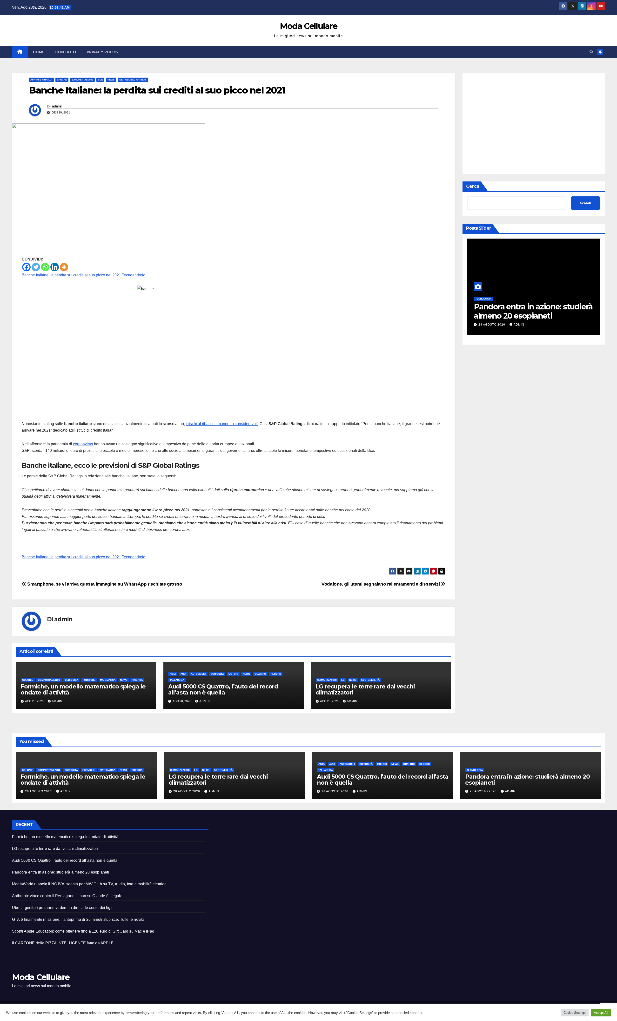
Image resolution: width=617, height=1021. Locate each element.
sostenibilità (370, 680)
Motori (233, 674)
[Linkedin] (54, 267)
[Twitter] (36, 267)
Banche (62, 79)
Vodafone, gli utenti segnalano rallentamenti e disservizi (381, 584)
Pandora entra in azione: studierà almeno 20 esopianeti (479, 311)
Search (585, 203)
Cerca (472, 186)
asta (173, 674)
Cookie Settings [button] (574, 1012)
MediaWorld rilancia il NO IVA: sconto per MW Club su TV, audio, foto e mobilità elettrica (89, 884)
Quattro (260, 674)
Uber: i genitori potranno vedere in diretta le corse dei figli (62, 908)
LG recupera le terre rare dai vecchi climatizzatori (365, 689)
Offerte (580, 298)
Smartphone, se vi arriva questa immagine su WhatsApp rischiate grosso (104, 584)
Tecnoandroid (133, 275)
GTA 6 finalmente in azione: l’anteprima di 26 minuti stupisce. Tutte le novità (78, 919)
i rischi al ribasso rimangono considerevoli (222, 424)
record (276, 674)
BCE (100, 79)
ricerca (137, 680)
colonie (27, 680)
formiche (89, 680)
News (111, 79)
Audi (183, 674)
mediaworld (562, 298)
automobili (198, 674)
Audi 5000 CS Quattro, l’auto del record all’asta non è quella (223, 689)
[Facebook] (26, 267)
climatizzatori (327, 680)
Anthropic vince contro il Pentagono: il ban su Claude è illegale (67, 896)
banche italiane (82, 79)
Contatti (65, 52)
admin (57, 106)
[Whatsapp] (45, 267)
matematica (107, 680)
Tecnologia (475, 770)
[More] (64, 267)
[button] (591, 52)
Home (39, 52)
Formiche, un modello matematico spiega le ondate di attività (83, 689)
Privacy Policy (103, 52)
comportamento (49, 680)
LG (343, 680)
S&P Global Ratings (133, 79)
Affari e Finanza (41, 79)
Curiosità (71, 680)
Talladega (177, 680)
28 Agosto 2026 (571, 324)
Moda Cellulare (308, 26)
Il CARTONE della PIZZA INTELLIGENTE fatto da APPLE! (63, 943)
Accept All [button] (601, 1012)
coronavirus (83, 444)
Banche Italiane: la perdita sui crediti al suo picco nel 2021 (71, 275)
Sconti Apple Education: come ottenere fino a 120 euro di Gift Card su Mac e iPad (83, 931)
